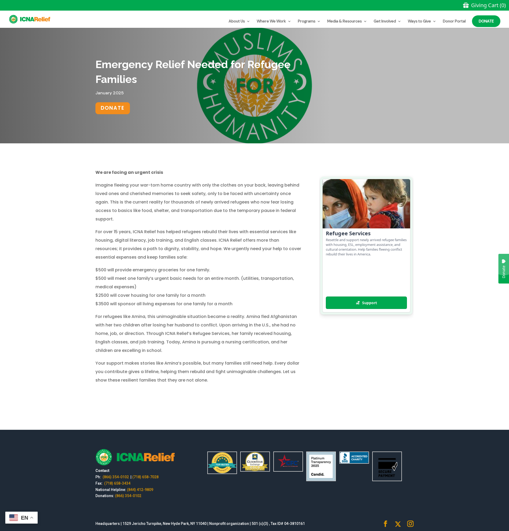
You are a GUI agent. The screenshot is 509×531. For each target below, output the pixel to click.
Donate (486, 21)
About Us (237, 21)
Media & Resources (344, 21)
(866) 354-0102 (116, 477)
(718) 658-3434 (117, 483)
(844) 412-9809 (140, 490)
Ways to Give (419, 21)
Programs (306, 21)
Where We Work (271, 21)
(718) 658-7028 (145, 477)
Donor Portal (454, 21)
